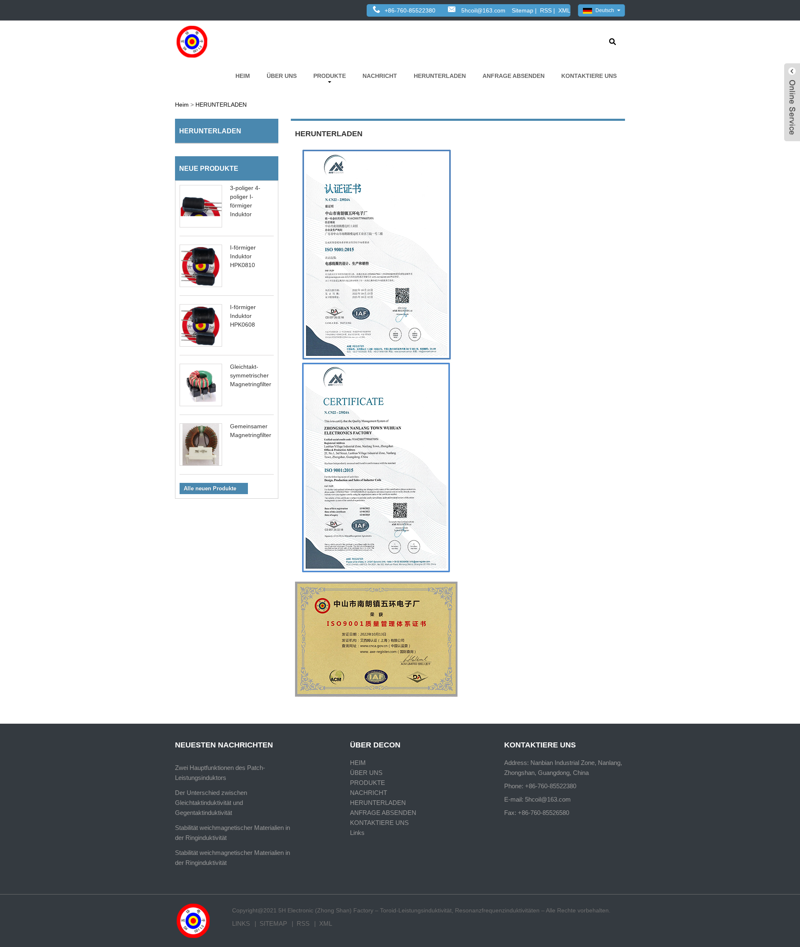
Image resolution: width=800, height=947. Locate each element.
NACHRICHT (379, 75)
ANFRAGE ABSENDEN (513, 75)
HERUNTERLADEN (440, 75)
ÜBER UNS (282, 75)
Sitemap (522, 10)
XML (564, 10)
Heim (182, 104)
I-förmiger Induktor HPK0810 (243, 256)
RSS (546, 10)
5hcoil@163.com (483, 10)
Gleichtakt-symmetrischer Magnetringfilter (250, 375)
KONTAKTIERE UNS (589, 75)
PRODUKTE (329, 75)
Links (357, 832)
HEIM (242, 75)
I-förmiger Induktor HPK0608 (243, 316)
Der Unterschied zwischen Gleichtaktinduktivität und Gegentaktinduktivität (211, 802)
